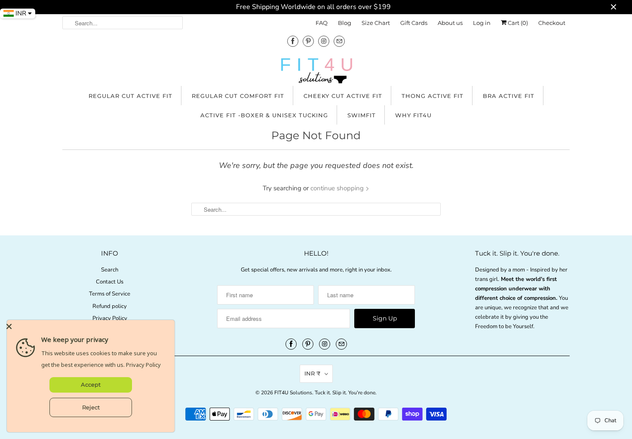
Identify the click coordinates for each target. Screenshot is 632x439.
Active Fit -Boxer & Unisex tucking (264, 115)
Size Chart (376, 22)
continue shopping (337, 188)
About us (450, 22)
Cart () (517, 22)
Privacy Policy (109, 318)
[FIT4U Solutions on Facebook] (292, 41)
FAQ (322, 22)
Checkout (551, 22)
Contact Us (109, 282)
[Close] (88, 326)
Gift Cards (413, 22)
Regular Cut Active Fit (130, 95)
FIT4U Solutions (293, 392)
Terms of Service (109, 294)
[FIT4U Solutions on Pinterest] (308, 41)
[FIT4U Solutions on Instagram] (323, 41)
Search (109, 270)
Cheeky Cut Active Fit (343, 95)
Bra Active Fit (508, 95)
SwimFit (361, 115)
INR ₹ (312, 373)
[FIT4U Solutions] (316, 73)
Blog (344, 22)
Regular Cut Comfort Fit (238, 95)
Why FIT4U (413, 115)
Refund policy (109, 306)
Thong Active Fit (432, 95)
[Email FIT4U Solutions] (339, 41)
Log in (482, 22)
